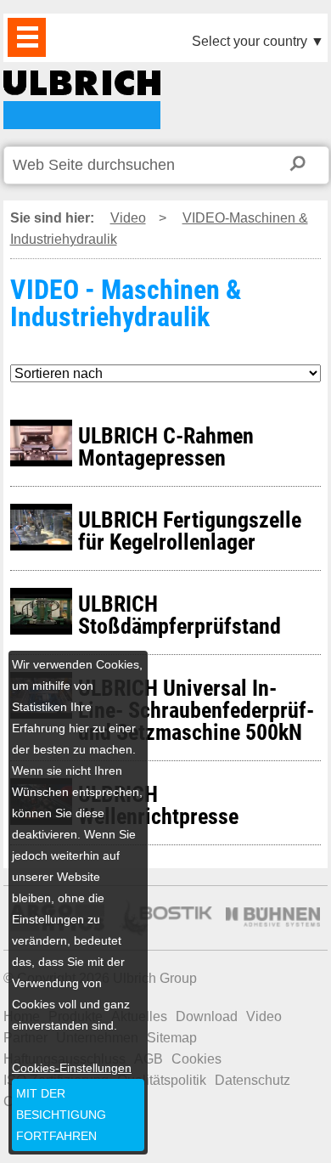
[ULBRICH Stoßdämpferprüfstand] (323, 598)
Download (207, 1016)
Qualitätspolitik (161, 1080)
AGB (148, 1059)
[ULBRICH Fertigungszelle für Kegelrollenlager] (323, 514)
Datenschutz (252, 1080)
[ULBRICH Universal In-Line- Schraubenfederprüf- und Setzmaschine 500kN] (323, 682)
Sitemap (172, 1037)
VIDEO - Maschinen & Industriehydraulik (81, 100)
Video (128, 218)
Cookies (196, 1059)
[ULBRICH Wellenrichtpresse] (323, 789)
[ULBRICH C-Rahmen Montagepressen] (323, 430)
